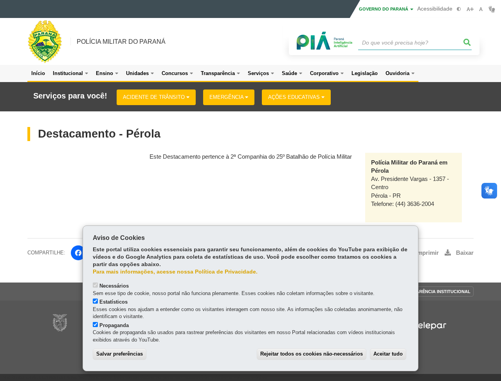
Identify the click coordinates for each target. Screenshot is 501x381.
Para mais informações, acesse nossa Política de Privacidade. (175, 272)
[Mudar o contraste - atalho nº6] (458, 9)
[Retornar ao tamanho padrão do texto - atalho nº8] (480, 9)
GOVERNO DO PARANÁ (384, 9)
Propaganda (114, 325)
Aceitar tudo (388, 354)
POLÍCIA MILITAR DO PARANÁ (121, 41)
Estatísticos (113, 302)
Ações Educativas (294, 97)
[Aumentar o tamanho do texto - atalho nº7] (469, 9)
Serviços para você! (70, 96)
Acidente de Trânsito (154, 97)
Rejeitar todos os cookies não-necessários (311, 354)
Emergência (227, 97)
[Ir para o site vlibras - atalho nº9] (491, 9)
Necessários (114, 286)
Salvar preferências (119, 354)
